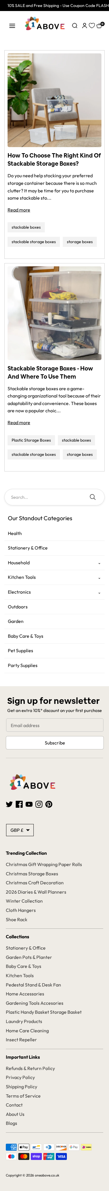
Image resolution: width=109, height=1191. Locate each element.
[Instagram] (38, 804)
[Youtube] (29, 804)
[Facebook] (19, 804)
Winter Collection (24, 901)
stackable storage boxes (34, 241)
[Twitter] (9, 804)
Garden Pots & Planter (29, 957)
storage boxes (80, 241)
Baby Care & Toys (25, 636)
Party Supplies (22, 665)
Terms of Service (23, 1096)
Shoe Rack (16, 919)
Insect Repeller (21, 1039)
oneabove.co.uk (47, 1175)
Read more (19, 210)
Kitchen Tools (22, 577)
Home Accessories (25, 994)
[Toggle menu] (12, 25)
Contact (14, 1105)
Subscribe (55, 743)
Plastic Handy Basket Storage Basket (44, 1012)
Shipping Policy (21, 1086)
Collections (17, 936)
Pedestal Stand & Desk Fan (33, 985)
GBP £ (17, 830)
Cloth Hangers (21, 910)
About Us (15, 1114)
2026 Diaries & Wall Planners (36, 892)
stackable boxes (26, 227)
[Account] (85, 25)
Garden (16, 621)
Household (19, 562)
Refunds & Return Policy (30, 1068)
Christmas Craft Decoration (35, 882)
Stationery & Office (28, 548)
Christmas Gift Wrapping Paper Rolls (44, 864)
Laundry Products (24, 1021)
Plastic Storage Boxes (31, 440)
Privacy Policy (20, 1077)
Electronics (19, 592)
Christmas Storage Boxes (32, 873)
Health (15, 533)
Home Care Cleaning (27, 1030)
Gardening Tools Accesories (34, 1003)
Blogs (11, 1123)
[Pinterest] (48, 804)
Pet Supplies (20, 650)
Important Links (23, 1057)
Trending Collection (26, 853)
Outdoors (18, 607)
